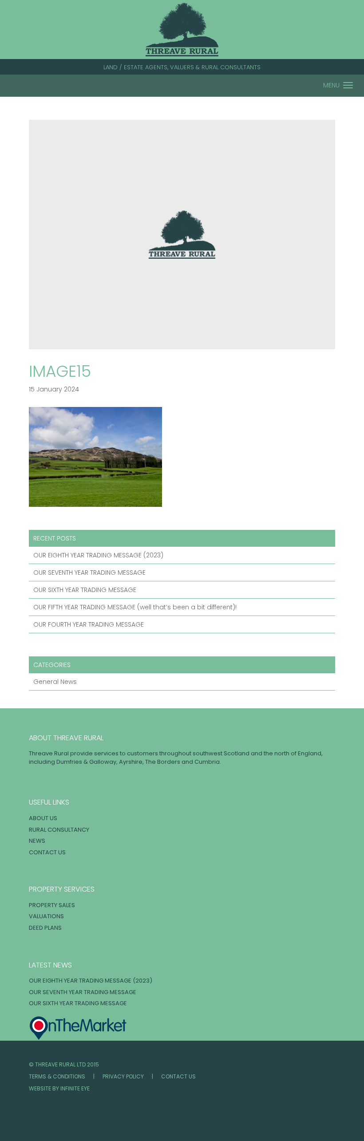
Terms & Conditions (57, 1076)
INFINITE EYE (75, 1088)
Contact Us (47, 852)
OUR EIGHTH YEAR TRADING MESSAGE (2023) (98, 555)
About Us (43, 818)
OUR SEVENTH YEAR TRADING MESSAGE (89, 572)
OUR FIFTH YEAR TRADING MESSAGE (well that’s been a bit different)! (135, 607)
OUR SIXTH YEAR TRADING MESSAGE (84, 589)
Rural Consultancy (59, 829)
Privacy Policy (123, 1076)
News (37, 841)
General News (55, 681)
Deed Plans (45, 928)
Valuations (46, 916)
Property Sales (52, 905)
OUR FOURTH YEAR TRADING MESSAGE (88, 624)
